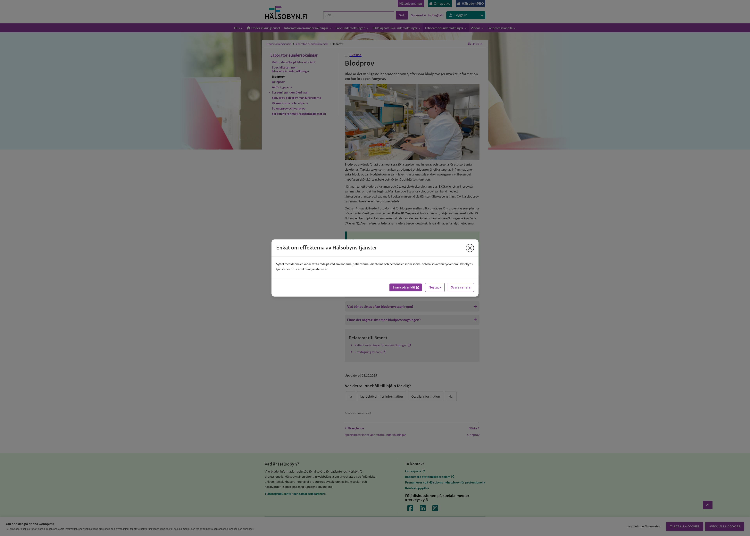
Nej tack (435, 287)
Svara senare (461, 287)
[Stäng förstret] (470, 248)
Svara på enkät (404, 287)
